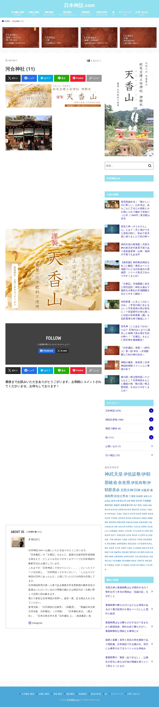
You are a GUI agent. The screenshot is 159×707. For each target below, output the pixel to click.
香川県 (132, 514)
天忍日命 (137, 526)
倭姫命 (133, 560)
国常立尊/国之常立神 (120, 500)
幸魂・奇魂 (109, 539)
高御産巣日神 (126, 505)
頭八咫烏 (138, 505)
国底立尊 (145, 548)
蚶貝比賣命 (132, 543)
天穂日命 (126, 514)
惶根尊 (144, 514)
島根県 (139, 496)
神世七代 (148, 496)
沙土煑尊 (141, 535)
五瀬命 (119, 514)
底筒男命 (121, 518)
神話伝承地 (114, 419)
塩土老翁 (148, 535)
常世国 (140, 539)
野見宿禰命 (111, 543)
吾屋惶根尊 (118, 556)
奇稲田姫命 (136, 518)
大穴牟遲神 (141, 543)
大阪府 (145, 490)
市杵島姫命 (111, 514)
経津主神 (114, 509)
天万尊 (117, 548)
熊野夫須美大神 (147, 552)
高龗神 (144, 518)
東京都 (128, 518)
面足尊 (138, 514)
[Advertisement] (53, 189)
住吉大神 (121, 526)
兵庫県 (121, 509)
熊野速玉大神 (134, 552)
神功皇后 (127, 509)
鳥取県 (144, 526)
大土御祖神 (137, 548)
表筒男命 (129, 526)
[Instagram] (35, 622)
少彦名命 (143, 509)
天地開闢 (147, 500)
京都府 (145, 505)
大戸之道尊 (136, 531)
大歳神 (124, 539)
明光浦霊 (125, 552)
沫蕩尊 (111, 548)
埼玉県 (107, 518)
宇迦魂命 (110, 565)
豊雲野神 (112, 522)
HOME (7, 21)
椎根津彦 (109, 505)
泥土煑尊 (145, 531)
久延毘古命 (132, 539)
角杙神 (134, 535)
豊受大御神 (109, 556)
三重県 (132, 496)
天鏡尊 (123, 548)
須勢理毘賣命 (122, 543)
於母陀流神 (121, 535)
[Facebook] (47, 351)
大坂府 (117, 565)
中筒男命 (114, 518)
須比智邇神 (126, 560)
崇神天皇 (140, 560)
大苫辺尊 (128, 531)
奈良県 (124, 482)
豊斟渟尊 (135, 509)
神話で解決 (113, 428)
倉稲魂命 (117, 539)
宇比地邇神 (116, 560)
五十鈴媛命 (125, 565)
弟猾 (116, 526)
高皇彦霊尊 (143, 522)
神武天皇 (114, 473)
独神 (133, 500)
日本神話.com (79, 5)
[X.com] (62, 351)
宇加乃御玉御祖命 (142, 556)
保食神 (150, 514)
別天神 (139, 500)
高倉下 (113, 535)
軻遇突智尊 (121, 522)
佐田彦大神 (134, 565)
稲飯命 (142, 565)
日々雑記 (112, 455)
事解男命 (117, 552)
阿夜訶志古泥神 (132, 522)
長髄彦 (117, 505)
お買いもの (113, 446)
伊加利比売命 (129, 556)
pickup (108, 500)
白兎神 (129, 548)
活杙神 (128, 535)
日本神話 (113, 410)
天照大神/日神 (130, 490)
